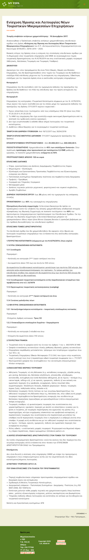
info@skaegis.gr (27, 553)
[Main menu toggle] (84, 4)
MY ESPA (13, 3)
